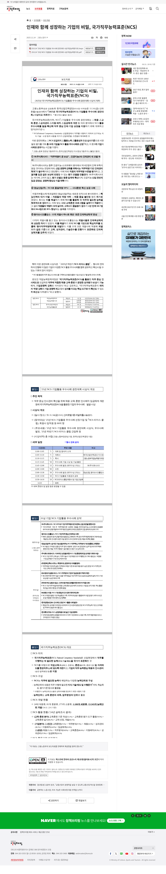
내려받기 (99, 48)
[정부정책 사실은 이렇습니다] (138, 53)
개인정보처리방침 (17, 860)
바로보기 (88, 48)
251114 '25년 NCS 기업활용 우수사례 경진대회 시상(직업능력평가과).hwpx (57, 49)
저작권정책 (33, 775)
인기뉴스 (129, 133)
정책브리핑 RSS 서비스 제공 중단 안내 (34, 832)
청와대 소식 (126, 8)
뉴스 (28, 8)
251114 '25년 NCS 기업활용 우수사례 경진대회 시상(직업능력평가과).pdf (57, 52)
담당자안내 (43, 775)
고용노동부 (42, 37)
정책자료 (51, 8)
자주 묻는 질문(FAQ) (61, 860)
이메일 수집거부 (44, 860)
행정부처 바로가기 (144, 853)
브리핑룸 (38, 8)
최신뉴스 (146, 133)
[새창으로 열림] (101, 37)
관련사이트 (138, 848)
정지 (145, 815)
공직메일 (138, 8)
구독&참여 (63, 8)
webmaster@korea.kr (84, 853)
